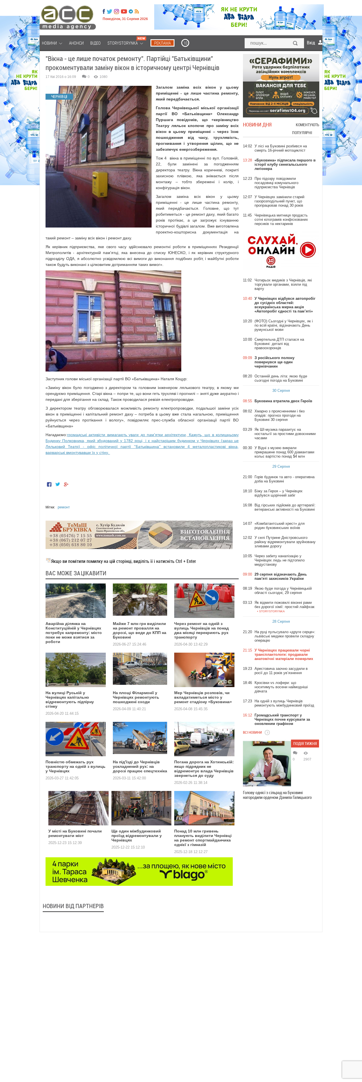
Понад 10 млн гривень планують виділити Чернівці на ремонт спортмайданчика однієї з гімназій (203, 838)
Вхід (311, 43)
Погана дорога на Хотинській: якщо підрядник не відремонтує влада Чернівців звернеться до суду (204, 769)
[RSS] (137, 11)
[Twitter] (109, 11)
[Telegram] (131, 11)
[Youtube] (124, 11)
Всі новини (252, 732)
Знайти (295, 44)
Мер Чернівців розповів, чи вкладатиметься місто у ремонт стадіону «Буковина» (203, 697)
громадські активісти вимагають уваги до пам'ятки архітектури (126, 434)
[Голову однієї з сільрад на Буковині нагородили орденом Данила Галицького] (267, 764)
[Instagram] (117, 11)
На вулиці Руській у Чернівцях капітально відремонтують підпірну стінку (70, 699)
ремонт (64, 507)
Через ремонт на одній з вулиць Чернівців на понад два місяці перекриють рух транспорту (201, 630)
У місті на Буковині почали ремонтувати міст (75, 833)
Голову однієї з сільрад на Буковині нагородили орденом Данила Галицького (277, 795)
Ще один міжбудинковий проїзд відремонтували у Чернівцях (136, 835)
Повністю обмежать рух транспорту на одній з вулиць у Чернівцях (75, 766)
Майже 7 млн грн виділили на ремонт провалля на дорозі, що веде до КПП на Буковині (139, 630)
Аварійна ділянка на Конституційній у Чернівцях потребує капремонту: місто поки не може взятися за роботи (74, 632)
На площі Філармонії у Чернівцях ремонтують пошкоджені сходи (136, 697)
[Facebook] (104, 11)
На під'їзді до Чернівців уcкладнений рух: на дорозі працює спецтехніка (140, 766)
